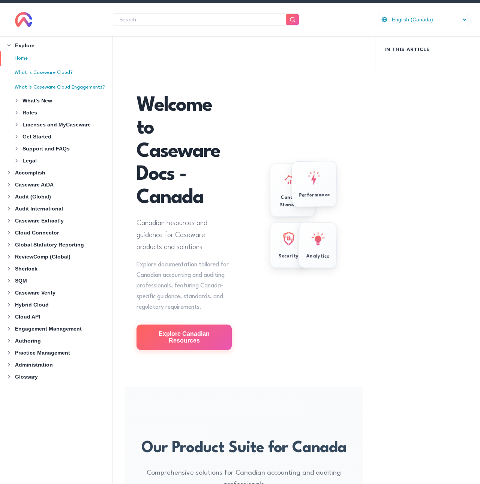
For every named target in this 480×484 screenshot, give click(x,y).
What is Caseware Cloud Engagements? (60, 87)
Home (21, 58)
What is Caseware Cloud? (44, 72)
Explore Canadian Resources (184, 337)
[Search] (292, 19)
